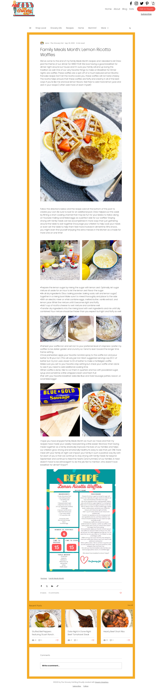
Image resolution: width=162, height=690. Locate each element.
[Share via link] (57, 586)
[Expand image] (60, 260)
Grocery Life (56, 28)
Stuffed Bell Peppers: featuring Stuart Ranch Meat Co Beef (43, 633)
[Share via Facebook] (41, 586)
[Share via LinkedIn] (52, 586)
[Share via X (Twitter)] (47, 586)
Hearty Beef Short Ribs (114, 631)
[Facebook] (131, 3)
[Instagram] (136, 3)
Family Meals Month (56, 578)
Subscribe (146, 13)
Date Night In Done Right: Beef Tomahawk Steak (79, 633)
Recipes (70, 28)
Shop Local (40, 28)
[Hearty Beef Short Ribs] (117, 618)
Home (81, 28)
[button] (153, 3)
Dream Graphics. (101, 682)
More (103, 28)
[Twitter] (141, 3)
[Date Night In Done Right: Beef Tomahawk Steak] (81, 618)
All (30, 28)
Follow (85, 686)
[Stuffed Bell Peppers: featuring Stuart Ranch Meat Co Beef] (45, 618)
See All (130, 605)
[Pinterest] (147, 3)
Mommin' (92, 28)
